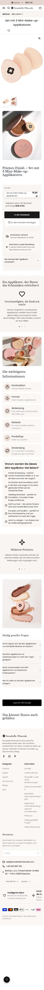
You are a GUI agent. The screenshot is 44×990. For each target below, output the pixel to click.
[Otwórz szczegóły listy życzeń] (7, 980)
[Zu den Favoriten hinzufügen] (8, 30)
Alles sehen (16, 14)
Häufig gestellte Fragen (31, 880)
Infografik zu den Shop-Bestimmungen (31, 839)
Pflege (5, 844)
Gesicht (5, 828)
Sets (4, 849)
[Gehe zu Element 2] (13, 102)
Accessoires (7, 840)
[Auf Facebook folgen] (3, 815)
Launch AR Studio (22, 762)
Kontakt (27, 828)
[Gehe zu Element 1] (5, 102)
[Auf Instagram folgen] (9, 815)
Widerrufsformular (32, 886)
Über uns (29, 2)
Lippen (5, 836)
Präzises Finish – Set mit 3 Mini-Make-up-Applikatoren (20, 171)
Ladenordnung (30, 832)
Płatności (28, 875)
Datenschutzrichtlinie (32, 847)
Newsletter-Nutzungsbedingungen (32, 856)
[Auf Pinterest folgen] (15, 815)
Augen (5, 832)
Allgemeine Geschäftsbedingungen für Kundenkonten (32, 866)
